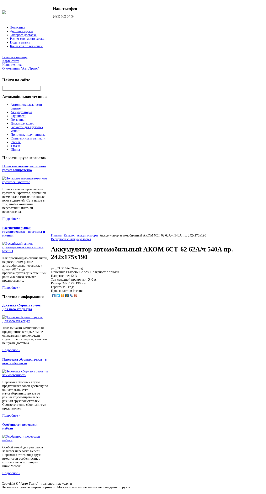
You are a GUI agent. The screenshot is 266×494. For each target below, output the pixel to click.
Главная (56, 235)
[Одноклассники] (62, 295)
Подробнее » (11, 218)
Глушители (18, 116)
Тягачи (15, 146)
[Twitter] (58, 295)
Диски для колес (22, 123)
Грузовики (18, 119)
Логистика (17, 27)
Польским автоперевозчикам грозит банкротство (24, 168)
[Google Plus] (76, 295)
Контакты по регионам (26, 46)
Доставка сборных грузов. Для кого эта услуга (22, 307)
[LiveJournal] (71, 295)
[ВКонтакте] (54, 295)
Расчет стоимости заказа (27, 38)
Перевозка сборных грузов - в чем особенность (24, 361)
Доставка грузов (21, 31)
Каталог (69, 235)
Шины (15, 149)
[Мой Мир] (67, 295)
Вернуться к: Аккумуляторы (71, 239)
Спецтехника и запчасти (28, 138)
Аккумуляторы (21, 112)
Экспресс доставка (23, 35)
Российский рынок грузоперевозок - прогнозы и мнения (23, 231)
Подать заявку (20, 42)
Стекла (16, 142)
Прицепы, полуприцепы (28, 134)
